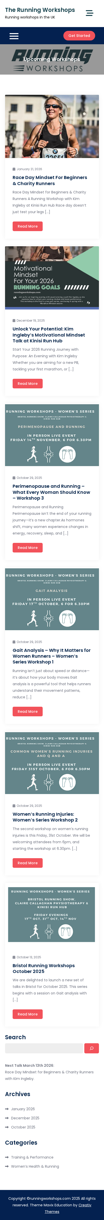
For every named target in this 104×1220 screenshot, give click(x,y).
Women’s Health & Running (35, 1166)
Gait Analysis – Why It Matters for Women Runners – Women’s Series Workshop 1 (52, 656)
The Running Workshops (40, 10)
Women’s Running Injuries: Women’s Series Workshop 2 (45, 817)
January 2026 (23, 1109)
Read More (28, 226)
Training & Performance (32, 1157)
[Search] (91, 1048)
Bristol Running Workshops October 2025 (44, 968)
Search (15, 1037)
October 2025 (23, 1127)
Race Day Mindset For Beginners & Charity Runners (50, 180)
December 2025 (25, 1118)
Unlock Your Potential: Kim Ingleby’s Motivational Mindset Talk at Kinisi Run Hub (49, 335)
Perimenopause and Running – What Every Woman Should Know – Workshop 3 (51, 492)
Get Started (79, 35)
